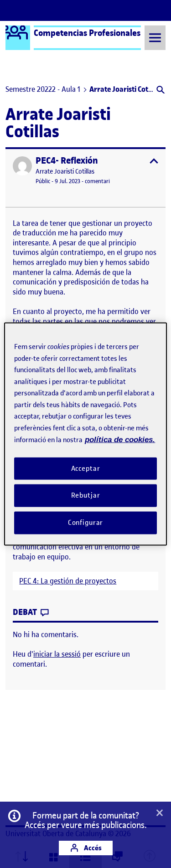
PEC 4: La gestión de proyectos (67, 581)
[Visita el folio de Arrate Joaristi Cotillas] (22, 165)
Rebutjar (85, 495)
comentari (97, 181)
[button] (160, 90)
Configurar (86, 522)
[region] (85, 434)
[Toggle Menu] (155, 37)
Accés (92, 848)
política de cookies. (120, 439)
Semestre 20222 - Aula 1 (42, 89)
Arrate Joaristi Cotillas (65, 171)
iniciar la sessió (57, 654)
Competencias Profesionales (87, 33)
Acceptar (85, 468)
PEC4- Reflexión (67, 160)
